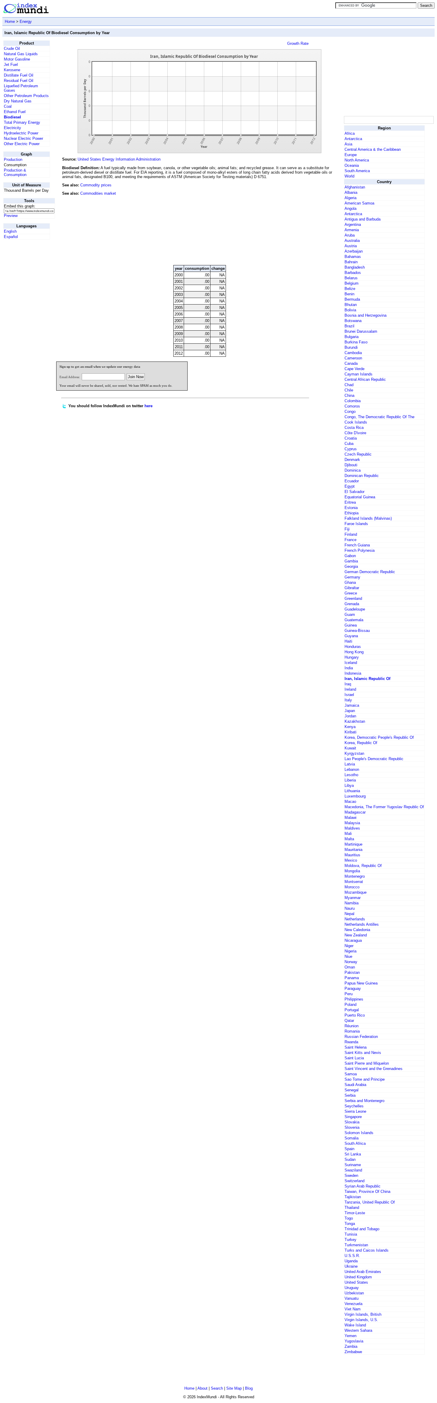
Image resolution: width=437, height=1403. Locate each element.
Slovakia (352, 1122)
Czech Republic (358, 454)
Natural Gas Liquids (21, 54)
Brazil (349, 326)
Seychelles (354, 1106)
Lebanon (352, 769)
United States (356, 1282)
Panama (352, 978)
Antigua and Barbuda (363, 219)
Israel (349, 694)
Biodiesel (12, 117)
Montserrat (354, 881)
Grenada (352, 604)
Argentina (353, 224)
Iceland (351, 662)
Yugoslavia (354, 1341)
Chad (349, 385)
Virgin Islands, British (363, 1314)
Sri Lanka (353, 1154)
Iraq (348, 684)
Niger (349, 946)
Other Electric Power (22, 144)
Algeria (350, 198)
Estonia (351, 507)
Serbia (350, 1095)
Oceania (352, 165)
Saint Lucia (354, 1058)
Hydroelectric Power (21, 133)
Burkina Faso (356, 342)
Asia (348, 144)
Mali (348, 833)
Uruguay (352, 1287)
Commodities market (98, 193)
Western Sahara (358, 1330)
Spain (349, 1149)
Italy (348, 700)
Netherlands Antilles (362, 924)
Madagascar (355, 812)
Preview (11, 215)
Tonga (350, 1223)
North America (357, 160)
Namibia (352, 903)
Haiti (348, 641)
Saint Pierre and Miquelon (367, 1063)
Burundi (351, 347)
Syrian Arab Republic (363, 1186)
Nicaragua (353, 940)
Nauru (350, 908)
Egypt (350, 486)
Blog (249, 1388)
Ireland (350, 689)
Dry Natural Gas (18, 101)
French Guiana (357, 545)
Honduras (353, 646)
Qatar (349, 1020)
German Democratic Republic (370, 572)
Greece (351, 593)
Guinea (351, 625)
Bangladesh (355, 267)
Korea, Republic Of (361, 743)
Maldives (352, 828)
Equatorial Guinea (360, 497)
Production (13, 159)
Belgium (352, 283)
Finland (351, 534)
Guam (350, 614)
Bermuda (352, 299)
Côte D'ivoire (355, 433)
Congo (350, 411)
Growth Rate (298, 43)
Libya (349, 785)
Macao (350, 801)
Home (10, 21)
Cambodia (353, 353)
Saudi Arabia (355, 1084)
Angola (350, 208)
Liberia (350, 780)
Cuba (349, 443)
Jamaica (352, 705)
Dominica (353, 470)
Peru (349, 994)
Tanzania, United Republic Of (370, 1202)
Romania (352, 1031)
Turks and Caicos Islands (367, 1250)
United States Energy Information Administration (119, 159)
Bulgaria (352, 336)
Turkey (350, 1239)
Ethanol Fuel (15, 112)
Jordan (350, 716)
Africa (350, 133)
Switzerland (354, 1181)
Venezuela (353, 1303)
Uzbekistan (354, 1293)
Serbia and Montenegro (364, 1100)
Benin (349, 294)
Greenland (353, 598)
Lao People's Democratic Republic (374, 759)
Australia (352, 240)
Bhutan (351, 304)
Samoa (351, 1074)
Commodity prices (95, 185)
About (202, 1388)
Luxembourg (355, 796)
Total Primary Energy (22, 122)
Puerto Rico (355, 1015)
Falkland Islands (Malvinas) (368, 518)
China (349, 395)
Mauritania (353, 849)
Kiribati (350, 732)
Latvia (350, 764)
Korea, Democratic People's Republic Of (379, 737)
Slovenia (352, 1127)
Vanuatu (352, 1298)
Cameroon (353, 358)
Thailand (352, 1207)
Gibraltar (352, 588)
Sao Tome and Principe (365, 1079)
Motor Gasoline (17, 59)
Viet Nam (353, 1309)
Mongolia (352, 871)
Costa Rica (354, 427)
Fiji (347, 529)
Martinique (353, 844)
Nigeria (350, 951)
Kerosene (12, 70)
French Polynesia (360, 550)
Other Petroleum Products (26, 95)
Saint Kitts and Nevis (363, 1052)
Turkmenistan (356, 1245)
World (349, 176)
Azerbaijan (354, 251)
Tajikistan (353, 1197)
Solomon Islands (359, 1133)
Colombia (353, 401)
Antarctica (353, 139)
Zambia (351, 1346)
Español (11, 236)
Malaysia (352, 823)
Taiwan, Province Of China (367, 1191)
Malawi (350, 817)
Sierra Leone (355, 1111)
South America (357, 171)
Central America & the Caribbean (373, 149)
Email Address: (69, 377)
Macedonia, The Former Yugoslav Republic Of (384, 807)
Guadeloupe (355, 609)
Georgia (351, 566)
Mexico (351, 860)
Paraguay (353, 988)
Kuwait (350, 748)
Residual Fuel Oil (18, 80)
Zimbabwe (353, 1352)
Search (217, 1388)
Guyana (351, 636)
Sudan (350, 1159)
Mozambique (356, 892)
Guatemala (354, 620)
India (349, 668)
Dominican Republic (362, 475)
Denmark (352, 459)
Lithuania (352, 791)
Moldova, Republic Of (363, 865)
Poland (350, 1004)
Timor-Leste (355, 1213)
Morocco (352, 887)
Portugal (352, 1010)
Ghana (350, 582)
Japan (350, 710)
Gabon (350, 556)
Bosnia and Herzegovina (365, 315)
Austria (351, 246)
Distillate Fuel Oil (18, 75)
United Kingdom (358, 1277)
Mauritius (352, 855)
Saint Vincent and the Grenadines (374, 1068)
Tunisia (351, 1234)
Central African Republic (365, 379)
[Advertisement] (298, 220)
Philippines (354, 999)
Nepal (349, 913)
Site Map (234, 1388)
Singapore (353, 1117)
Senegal (352, 1090)
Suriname (353, 1165)
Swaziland (353, 1170)
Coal (8, 106)
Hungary (352, 657)
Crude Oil (12, 48)
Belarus (351, 278)
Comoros (352, 406)
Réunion (352, 1026)
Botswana (353, 320)
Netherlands (355, 919)
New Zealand (356, 935)
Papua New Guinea (361, 983)
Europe (351, 155)
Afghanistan (355, 187)
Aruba (350, 235)
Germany (352, 577)
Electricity (12, 128)
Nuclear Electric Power (23, 138)
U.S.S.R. (352, 1255)
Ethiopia (352, 513)
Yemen (350, 1336)
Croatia (351, 438)
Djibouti (351, 465)
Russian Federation (361, 1036)
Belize (350, 288)
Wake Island (355, 1325)
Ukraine (351, 1266)
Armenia (352, 230)
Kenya (350, 727)
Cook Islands (356, 422)
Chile (349, 390)
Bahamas (353, 256)
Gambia (351, 561)
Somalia (352, 1138)
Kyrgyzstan (354, 753)
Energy (26, 21)
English (10, 231)
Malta (349, 839)
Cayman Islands (358, 374)
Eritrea (350, 502)
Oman (350, 967)
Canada (351, 363)
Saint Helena (356, 1047)
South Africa (355, 1143)
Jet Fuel (11, 64)
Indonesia (353, 673)
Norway (351, 962)
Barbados (353, 272)
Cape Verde (354, 369)
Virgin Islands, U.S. (361, 1320)
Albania (351, 192)
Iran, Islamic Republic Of (367, 678)
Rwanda (351, 1042)
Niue (348, 956)
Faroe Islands (356, 523)
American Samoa (359, 203)
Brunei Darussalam (361, 331)
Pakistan (352, 972)
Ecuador (352, 481)
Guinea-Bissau (357, 630)
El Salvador (354, 491)
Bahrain (351, 262)
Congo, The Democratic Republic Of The (379, 417)
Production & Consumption (15, 172)
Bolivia (350, 310)
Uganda (351, 1261)
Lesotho (351, 775)
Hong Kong (354, 652)
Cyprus (351, 449)
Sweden (351, 1175)
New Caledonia (357, 930)
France (350, 540)
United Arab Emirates (363, 1271)
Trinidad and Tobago (362, 1229)
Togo (349, 1218)
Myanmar (353, 897)
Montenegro (355, 876)
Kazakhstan (355, 721)
